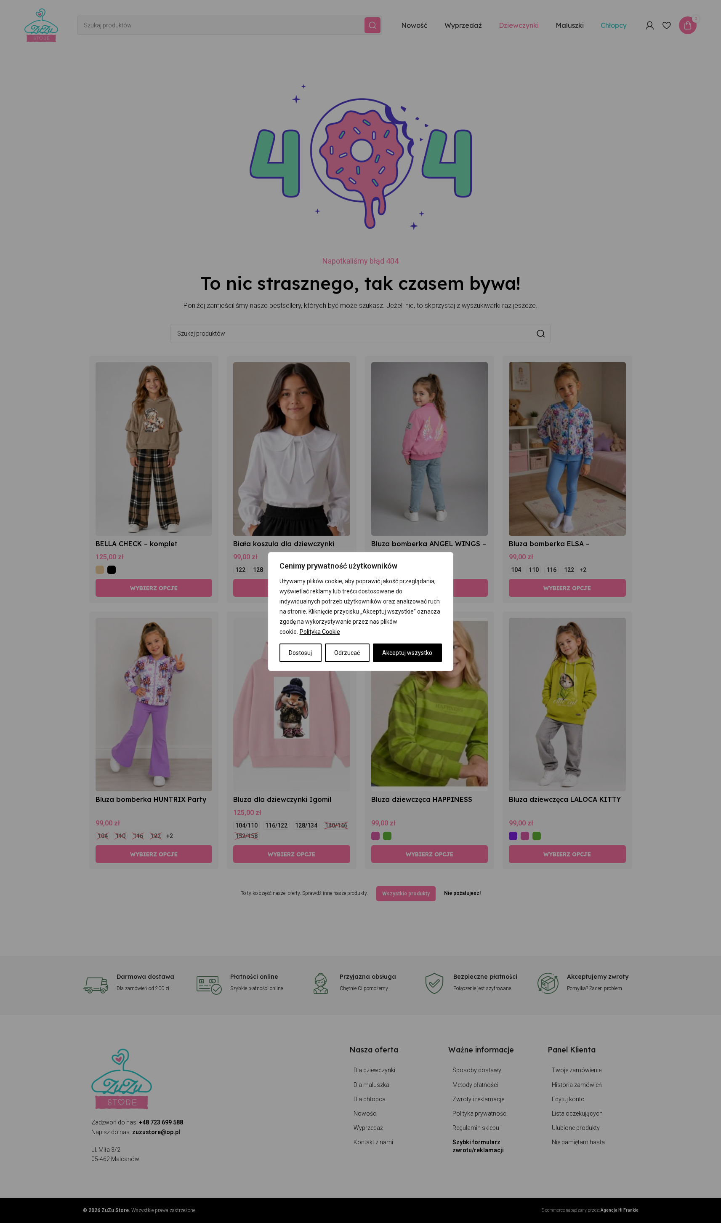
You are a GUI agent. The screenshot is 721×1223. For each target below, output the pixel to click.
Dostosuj (300, 652)
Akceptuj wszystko (407, 652)
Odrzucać (347, 652)
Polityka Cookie (320, 631)
